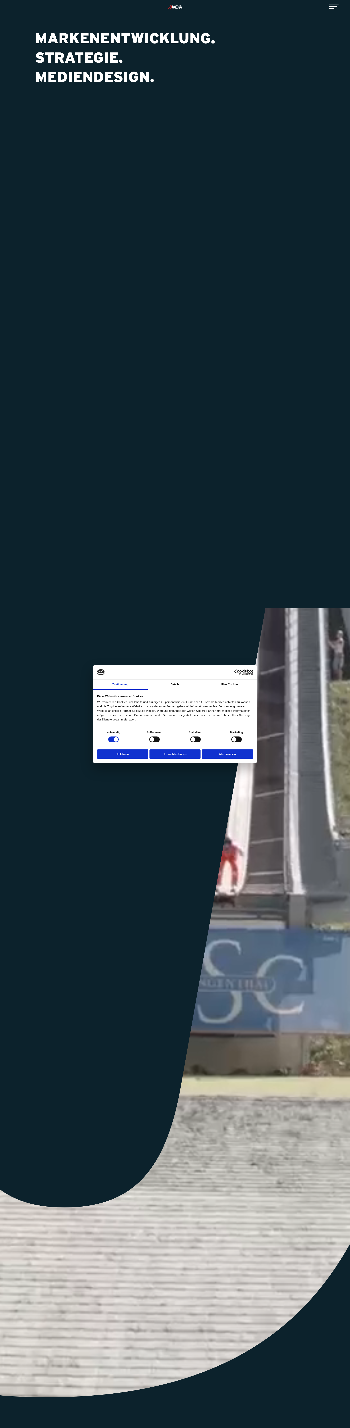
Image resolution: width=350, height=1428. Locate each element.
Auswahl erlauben (175, 753)
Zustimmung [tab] (120, 684)
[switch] (154, 739)
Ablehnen (122, 753)
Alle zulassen (227, 753)
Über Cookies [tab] (229, 684)
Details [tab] (175, 684)
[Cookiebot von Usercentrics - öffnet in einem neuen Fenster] (237, 672)
